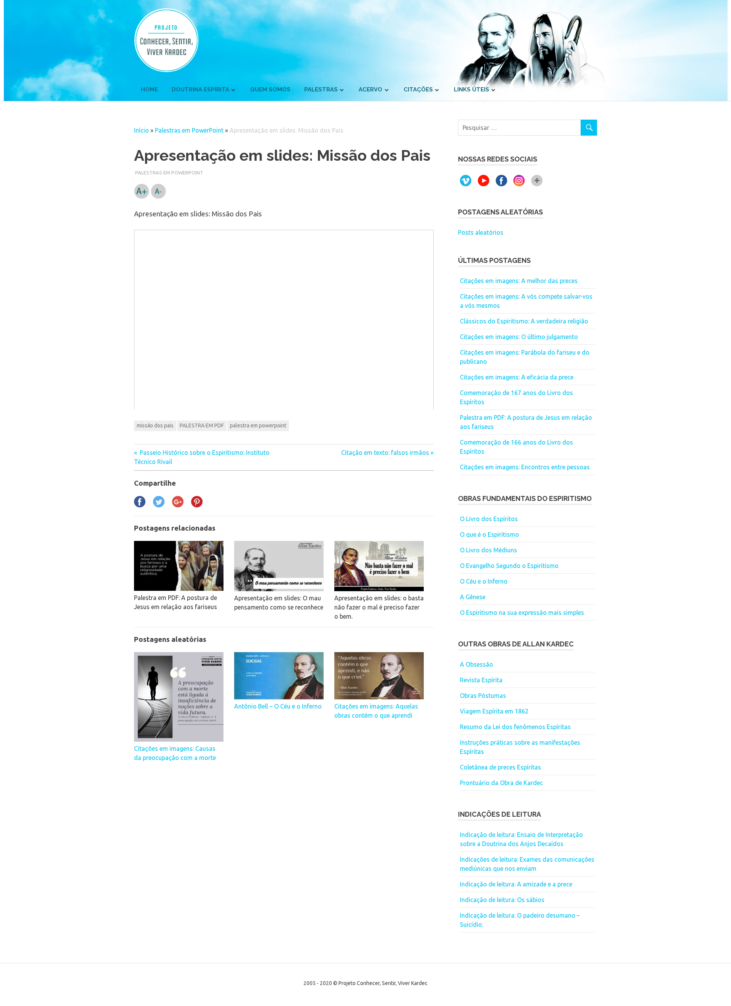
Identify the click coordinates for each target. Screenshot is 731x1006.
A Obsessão (476, 664)
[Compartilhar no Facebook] (139, 505)
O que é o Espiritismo (489, 534)
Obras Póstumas (483, 695)
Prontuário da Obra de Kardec (501, 782)
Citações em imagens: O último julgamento (519, 336)
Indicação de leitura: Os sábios (502, 899)
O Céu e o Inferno (484, 581)
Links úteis (471, 89)
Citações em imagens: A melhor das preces (519, 280)
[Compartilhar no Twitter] (158, 505)
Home (149, 89)
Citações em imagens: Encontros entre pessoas (525, 467)
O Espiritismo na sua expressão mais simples (522, 612)
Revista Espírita (481, 680)
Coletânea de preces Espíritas (500, 767)
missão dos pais (155, 425)
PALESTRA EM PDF (202, 425)
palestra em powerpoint (258, 425)
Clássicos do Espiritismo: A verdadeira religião (524, 321)
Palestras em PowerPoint (189, 130)
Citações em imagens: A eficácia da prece (516, 377)
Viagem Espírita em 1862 (494, 711)
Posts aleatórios (480, 232)
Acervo (370, 89)
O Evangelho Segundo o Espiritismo (509, 565)
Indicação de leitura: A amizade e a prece (516, 884)
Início (141, 130)
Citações (418, 89)
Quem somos (270, 89)
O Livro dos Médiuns (488, 550)
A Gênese (472, 596)
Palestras (321, 89)
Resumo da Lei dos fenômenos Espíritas (515, 726)
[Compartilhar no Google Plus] (178, 505)
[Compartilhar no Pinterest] (197, 505)
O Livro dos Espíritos (489, 518)
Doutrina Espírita (200, 89)
